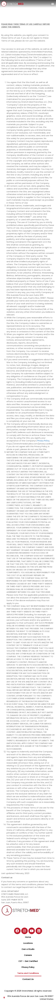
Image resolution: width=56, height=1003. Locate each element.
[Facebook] (17, 931)
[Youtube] (31, 931)
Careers (28, 955)
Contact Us (28, 979)
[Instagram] (24, 931)
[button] (52, 4)
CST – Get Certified (28, 961)
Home (28, 937)
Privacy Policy (43, 441)
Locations (28, 943)
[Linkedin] (39, 931)
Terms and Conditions (28, 973)
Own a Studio (28, 949)
